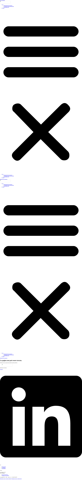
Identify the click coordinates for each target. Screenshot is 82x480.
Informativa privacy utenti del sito (17, 478)
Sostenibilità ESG (6, 7)
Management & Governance (8, 5)
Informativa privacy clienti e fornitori (5, 478)
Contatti (3, 8)
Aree (2, 4)
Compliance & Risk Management (9, 6)
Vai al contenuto (2, 0)
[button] (41, 91)
